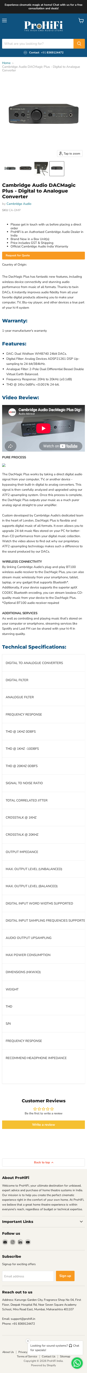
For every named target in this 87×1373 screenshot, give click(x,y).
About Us (8, 1352)
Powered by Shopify (43, 1365)
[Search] (79, 44)
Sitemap (65, 1356)
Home (6, 63)
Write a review (43, 1124)
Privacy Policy (26, 1352)
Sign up (65, 1276)
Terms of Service (27, 1356)
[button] (10, 169)
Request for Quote (18, 255)
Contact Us (48, 1356)
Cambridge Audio (19, 204)
